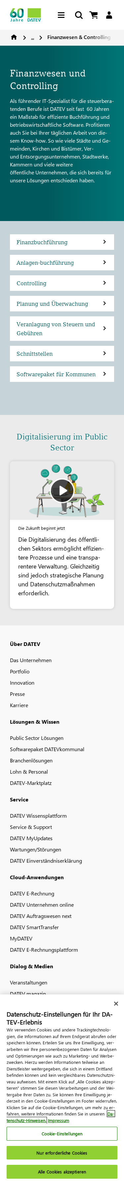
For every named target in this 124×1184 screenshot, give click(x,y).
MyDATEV (21, 938)
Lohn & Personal (29, 771)
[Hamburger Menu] (63, 15)
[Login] (109, 15)
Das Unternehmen (31, 660)
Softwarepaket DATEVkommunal (47, 749)
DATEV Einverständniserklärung (46, 860)
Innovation (22, 682)
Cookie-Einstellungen (62, 1133)
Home (14, 37)
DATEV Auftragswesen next (40, 915)
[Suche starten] (78, 15)
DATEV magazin (28, 993)
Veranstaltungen (28, 982)
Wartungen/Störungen (35, 849)
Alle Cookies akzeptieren (62, 1171)
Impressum (58, 1120)
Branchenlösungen (31, 760)
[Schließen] (116, 1003)
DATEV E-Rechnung (32, 893)
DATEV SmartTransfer (34, 927)
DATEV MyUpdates (31, 838)
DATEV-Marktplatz (31, 782)
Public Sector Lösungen (36, 737)
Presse (17, 693)
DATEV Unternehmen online (42, 904)
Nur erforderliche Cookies (61, 1153)
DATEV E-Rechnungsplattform (44, 949)
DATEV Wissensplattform (38, 815)
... (32, 36)
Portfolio (19, 671)
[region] (62, 1089)
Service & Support (31, 826)
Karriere (19, 705)
